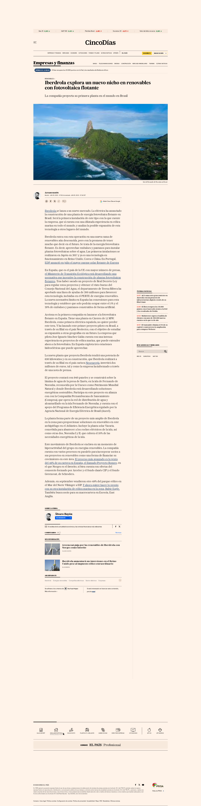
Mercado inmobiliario (139, 63)
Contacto (36, 801)
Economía (74, 53)
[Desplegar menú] (35, 42)
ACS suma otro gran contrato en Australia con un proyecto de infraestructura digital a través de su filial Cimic (152, 298)
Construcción (126, 63)
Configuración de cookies (64, 801)
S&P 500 (64, 31)
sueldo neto (71, 733)
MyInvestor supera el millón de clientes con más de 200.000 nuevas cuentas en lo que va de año (152, 318)
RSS (101, 801)
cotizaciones (133, 733)
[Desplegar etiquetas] (120, 580)
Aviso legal (43, 801)
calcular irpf (41, 733)
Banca (95, 63)
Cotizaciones (83, 53)
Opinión (115, 53)
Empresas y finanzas (54, 53)
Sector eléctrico (91, 580)
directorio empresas (118, 733)
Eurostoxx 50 (117, 31)
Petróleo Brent (90, 31)
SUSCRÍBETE (147, 53)
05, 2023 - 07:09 (56, 195)
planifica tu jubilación (87, 733)
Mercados (65, 53)
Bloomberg (66, 567)
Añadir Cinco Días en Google (111, 201)
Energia (116, 63)
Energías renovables (60, 580)
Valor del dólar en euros (147, 31)
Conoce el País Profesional (100, 745)
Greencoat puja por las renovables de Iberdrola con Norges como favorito (91, 546)
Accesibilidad (91, 801)
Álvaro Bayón (52, 193)
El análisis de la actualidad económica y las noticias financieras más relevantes (75, 527)
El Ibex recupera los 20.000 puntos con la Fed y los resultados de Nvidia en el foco (80, 70)
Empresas (102, 580)
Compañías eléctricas (76, 580)
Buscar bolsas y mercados (148, 345)
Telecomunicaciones (106, 63)
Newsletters (106, 801)
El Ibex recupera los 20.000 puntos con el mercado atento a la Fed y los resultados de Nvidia (152, 309)
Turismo (152, 63)
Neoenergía (93, 362)
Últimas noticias (106, 53)
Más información (50, 591)
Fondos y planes (94, 53)
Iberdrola (51, 210)
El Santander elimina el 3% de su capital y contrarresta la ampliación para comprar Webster (152, 327)
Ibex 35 (41, 31)
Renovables (49, 79)
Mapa (97, 801)
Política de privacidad (79, 801)
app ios (149, 733)
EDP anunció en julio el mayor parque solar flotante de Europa (82, 262)
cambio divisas (103, 733)
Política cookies (51, 801)
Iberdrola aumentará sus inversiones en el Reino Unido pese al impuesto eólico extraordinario (89, 562)
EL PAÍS (123, 52)
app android (160, 733)
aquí (93, 591)
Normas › (119, 532)
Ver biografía (60, 518)
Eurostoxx (146, 356)
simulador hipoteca (56, 733)
